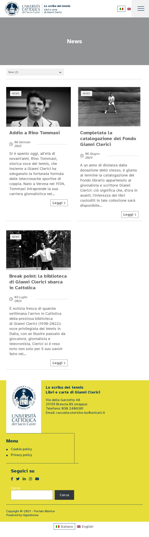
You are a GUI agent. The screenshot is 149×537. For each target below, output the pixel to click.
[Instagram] (32, 479)
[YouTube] (38, 479)
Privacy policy (21, 455)
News (15, 93)
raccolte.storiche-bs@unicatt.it (80, 412)
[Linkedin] (26, 479)
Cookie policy (21, 449)
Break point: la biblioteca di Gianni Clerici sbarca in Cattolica (38, 282)
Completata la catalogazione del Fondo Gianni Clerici (108, 138)
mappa (80, 404)
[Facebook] (13, 479)
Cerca (15, 488)
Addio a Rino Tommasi (34, 133)
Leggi (57, 203)
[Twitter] (19, 479)
